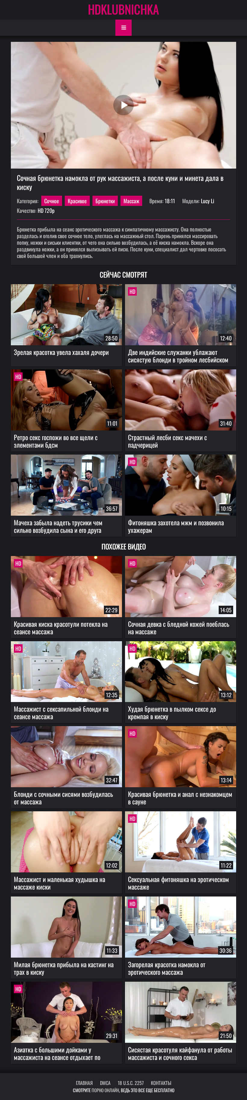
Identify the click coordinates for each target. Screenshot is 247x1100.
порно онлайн (105, 1090)
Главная (84, 1082)
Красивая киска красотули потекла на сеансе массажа (61, 627)
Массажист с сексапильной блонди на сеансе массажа (61, 712)
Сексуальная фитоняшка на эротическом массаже (178, 882)
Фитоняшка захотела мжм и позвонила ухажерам (176, 526)
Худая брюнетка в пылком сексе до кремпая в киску (172, 712)
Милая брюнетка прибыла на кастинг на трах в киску (64, 968)
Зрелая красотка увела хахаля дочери (61, 352)
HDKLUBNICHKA (123, 9)
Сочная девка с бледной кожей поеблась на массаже (178, 627)
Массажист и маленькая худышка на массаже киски (59, 882)
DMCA (105, 1082)
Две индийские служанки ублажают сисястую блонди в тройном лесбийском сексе (178, 356)
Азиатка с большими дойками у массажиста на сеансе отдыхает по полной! (57, 1053)
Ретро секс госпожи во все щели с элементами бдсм (56, 440)
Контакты (161, 1082)
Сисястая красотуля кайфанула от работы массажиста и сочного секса (180, 1053)
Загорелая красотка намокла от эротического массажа (166, 968)
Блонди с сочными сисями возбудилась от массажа (63, 797)
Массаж (131, 201)
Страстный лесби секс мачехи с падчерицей (167, 440)
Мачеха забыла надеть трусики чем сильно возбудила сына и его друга (58, 526)
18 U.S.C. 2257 (131, 1082)
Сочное (51, 201)
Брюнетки (105, 201)
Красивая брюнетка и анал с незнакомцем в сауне (180, 797)
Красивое (77, 201)
